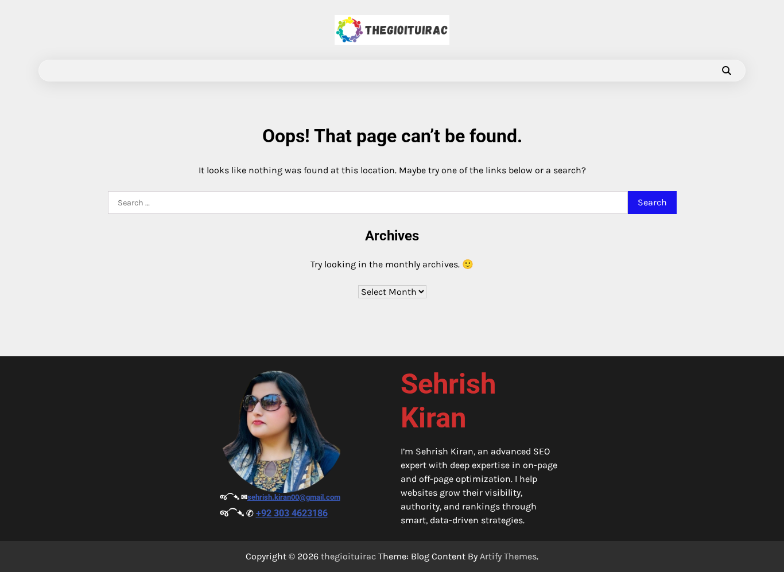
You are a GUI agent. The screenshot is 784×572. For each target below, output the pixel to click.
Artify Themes (508, 556)
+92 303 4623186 (292, 513)
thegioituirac (348, 556)
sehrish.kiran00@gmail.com (293, 497)
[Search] (726, 70)
